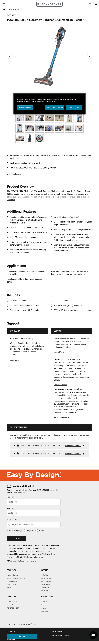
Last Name (11, 508)
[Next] (89, 56)
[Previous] (9, 56)
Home (4, 9)
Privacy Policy (34, 551)
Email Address (12, 519)
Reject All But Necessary (54, 108)
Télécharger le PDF (62, 417)
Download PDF (60, 385)
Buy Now (22, 636)
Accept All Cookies (74, 108)
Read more (11, 200)
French (41, 530)
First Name (11, 497)
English (30, 530)
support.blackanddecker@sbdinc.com (23, 554)
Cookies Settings (25, 108)
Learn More (14, 360)
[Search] (90, 3)
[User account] (96, 3)
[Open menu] (3, 3)
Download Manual (73, 446)
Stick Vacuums (14, 9)
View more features (14, 174)
